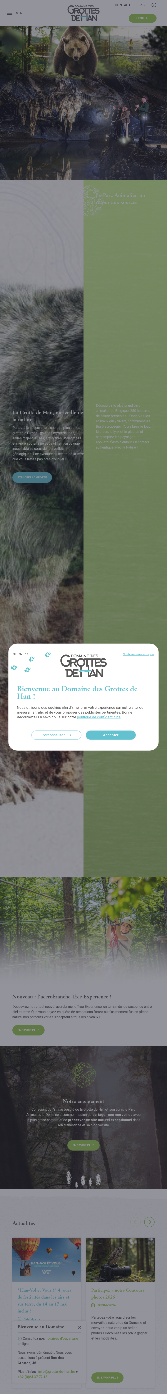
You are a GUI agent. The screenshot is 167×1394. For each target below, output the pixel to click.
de (26, 654)
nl (14, 654)
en (20, 654)
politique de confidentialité (98, 717)
